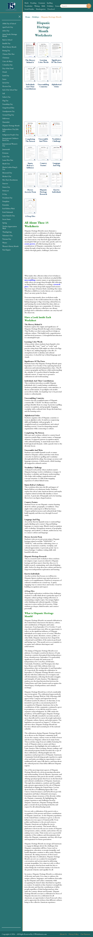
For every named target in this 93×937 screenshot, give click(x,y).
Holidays (50, 6)
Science (57, 6)
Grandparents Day (8, 111)
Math (27, 3)
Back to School (7, 40)
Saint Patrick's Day (8, 216)
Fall (3, 93)
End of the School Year (9, 90)
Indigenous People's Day (10, 135)
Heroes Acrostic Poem (30, 191)
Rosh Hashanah (7, 212)
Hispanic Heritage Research (43, 192)
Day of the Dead (7, 68)
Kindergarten (41, 9)
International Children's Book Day (10, 139)
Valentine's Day (7, 235)
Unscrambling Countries (43, 85)
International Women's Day (9, 145)
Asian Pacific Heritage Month (9, 35)
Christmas (5, 58)
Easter (4, 79)
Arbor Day (5, 31)
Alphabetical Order (56, 85)
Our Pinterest (85, 934)
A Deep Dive (30, 216)
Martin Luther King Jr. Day (9, 168)
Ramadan (5, 205)
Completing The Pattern (30, 140)
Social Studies (29, 9)
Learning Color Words (43, 61)
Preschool (51, 9)
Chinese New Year (8, 54)
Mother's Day (6, 176)
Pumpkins (5, 201)
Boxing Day (6, 50)
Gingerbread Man (8, 108)
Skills (43, 6)
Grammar (41, 3)
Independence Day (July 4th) (10, 130)
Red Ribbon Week (8, 208)
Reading (33, 3)
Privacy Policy (74, 934)
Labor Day (5, 156)
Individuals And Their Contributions (30, 86)
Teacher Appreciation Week (9, 227)
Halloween (6, 118)
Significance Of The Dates (56, 61)
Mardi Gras (6, 164)
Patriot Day (6, 187)
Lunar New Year (7, 160)
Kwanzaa (5, 153)
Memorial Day (7, 173)
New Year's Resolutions (10, 180)
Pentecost (5, 191)
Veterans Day (6, 239)
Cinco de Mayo (7, 61)
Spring (4, 223)
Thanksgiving (7, 232)
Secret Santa (6, 219)
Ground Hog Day (8, 115)
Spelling (50, 3)
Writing (37, 6)
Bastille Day (6, 43)
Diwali (4, 72)
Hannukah (6, 122)
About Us (63, 934)
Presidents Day (7, 198)
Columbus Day (7, 65)
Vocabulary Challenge (56, 140)
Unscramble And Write (43, 140)
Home (27, 17)
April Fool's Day (7, 27)
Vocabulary (29, 6)
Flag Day (5, 101)
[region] (11, 474)
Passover (5, 183)
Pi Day (4, 194)
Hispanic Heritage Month (11, 126)
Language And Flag (56, 164)
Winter (4, 243)
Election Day (6, 86)
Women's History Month (10, 246)
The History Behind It (30, 61)
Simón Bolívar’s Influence (30, 165)
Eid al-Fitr (5, 83)
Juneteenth (6, 149)
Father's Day (6, 97)
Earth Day (5, 76)
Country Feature (43, 164)
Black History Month (9, 47)
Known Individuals (56, 191)
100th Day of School (9, 23)
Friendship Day (7, 104)
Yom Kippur (6, 250)
